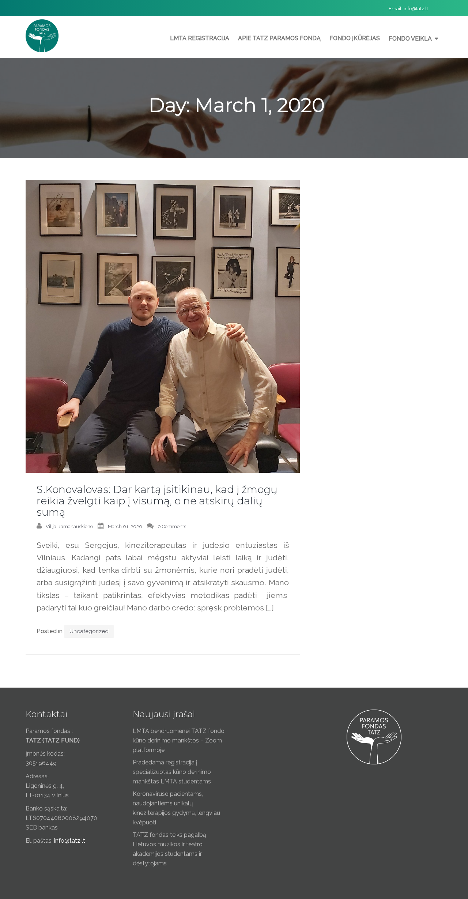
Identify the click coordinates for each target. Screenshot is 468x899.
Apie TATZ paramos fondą (279, 38)
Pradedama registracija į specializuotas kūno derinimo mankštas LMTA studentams (172, 772)
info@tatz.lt (416, 8)
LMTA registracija (199, 38)
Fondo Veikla (410, 38)
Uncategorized (89, 631)
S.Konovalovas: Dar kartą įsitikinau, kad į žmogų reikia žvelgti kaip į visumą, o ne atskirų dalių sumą (157, 500)
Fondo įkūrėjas (354, 38)
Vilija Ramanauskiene (69, 526)
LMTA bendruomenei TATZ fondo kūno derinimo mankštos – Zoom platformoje (178, 740)
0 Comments (172, 526)
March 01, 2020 (125, 526)
